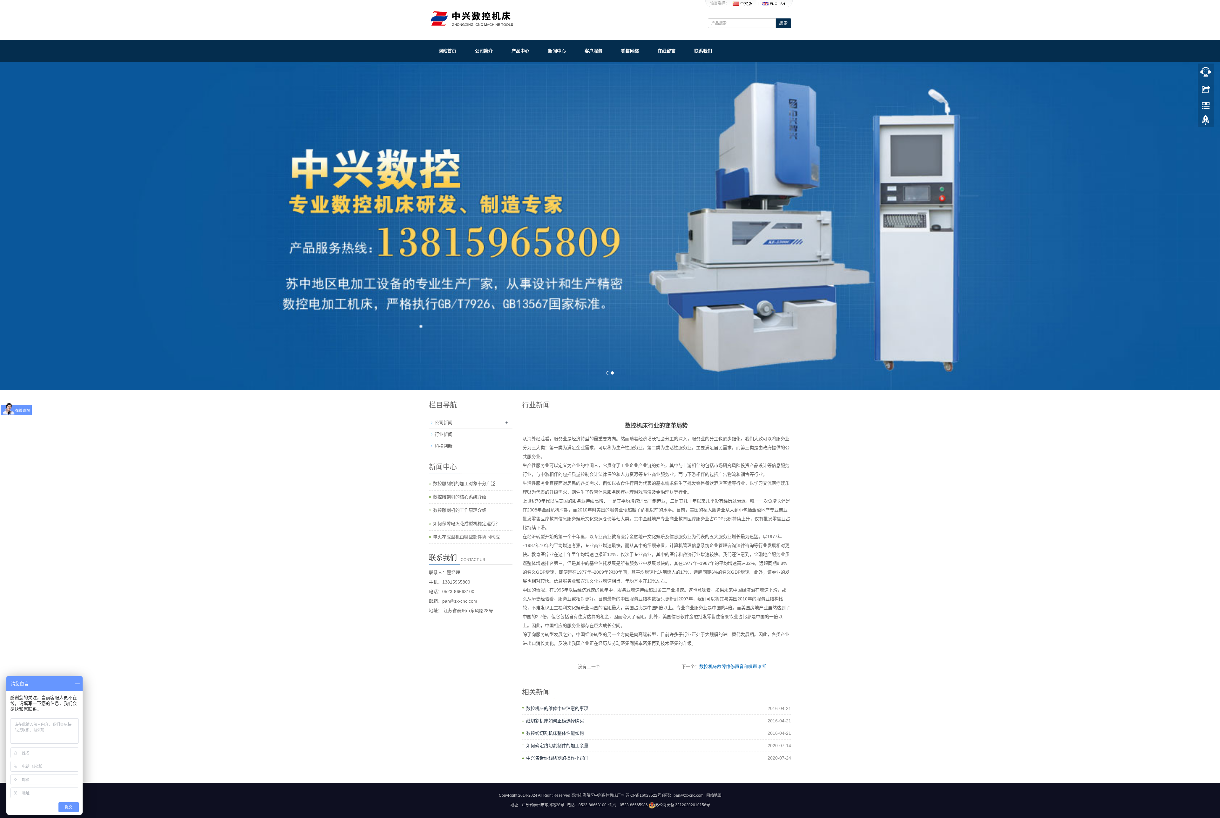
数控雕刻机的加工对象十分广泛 (464, 483)
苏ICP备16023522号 (643, 795)
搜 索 (783, 23)
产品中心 (520, 50)
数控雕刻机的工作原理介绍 (459, 510)
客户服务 (593, 50)
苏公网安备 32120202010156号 (682, 805)
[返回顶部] (1206, 122)
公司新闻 (443, 422)
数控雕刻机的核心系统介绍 (459, 496)
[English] (773, 3)
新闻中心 (557, 50)
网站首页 (447, 50)
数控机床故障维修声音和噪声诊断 (732, 666)
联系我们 (703, 50)
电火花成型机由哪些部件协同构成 (466, 536)
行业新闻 (443, 434)
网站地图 (714, 795)
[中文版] (743, 3)
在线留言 (666, 50)
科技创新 (443, 446)
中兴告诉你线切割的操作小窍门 (557, 758)
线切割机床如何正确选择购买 (555, 720)
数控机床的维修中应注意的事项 (557, 708)
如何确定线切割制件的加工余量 (557, 745)
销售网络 (630, 50)
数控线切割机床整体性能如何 (555, 733)
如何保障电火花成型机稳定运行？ (466, 523)
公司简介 (484, 50)
